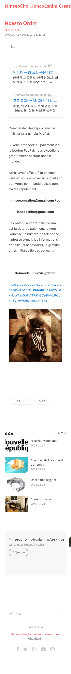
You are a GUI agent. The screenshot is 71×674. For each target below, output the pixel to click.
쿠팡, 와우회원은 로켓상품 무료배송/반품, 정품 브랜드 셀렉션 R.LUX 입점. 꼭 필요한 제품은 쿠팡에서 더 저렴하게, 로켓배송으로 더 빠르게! (35, 108)
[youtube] (43, 649)
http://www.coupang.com (29, 66)
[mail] (52, 649)
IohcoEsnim (35, 627)
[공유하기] (23, 401)
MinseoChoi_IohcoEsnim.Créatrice (36, 539)
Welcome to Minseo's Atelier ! (27, 544)
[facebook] (18, 649)
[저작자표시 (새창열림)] (51, 401)
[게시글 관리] (28, 401)
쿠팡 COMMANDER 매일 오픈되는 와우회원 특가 (35, 100)
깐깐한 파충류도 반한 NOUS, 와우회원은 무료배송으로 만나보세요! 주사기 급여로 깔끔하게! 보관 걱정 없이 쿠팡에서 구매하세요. (35, 80)
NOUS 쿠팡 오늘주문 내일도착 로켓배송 (35, 72)
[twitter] (25, 649)
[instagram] (34, 649)
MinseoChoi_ (12, 30)
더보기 (62, 433)
